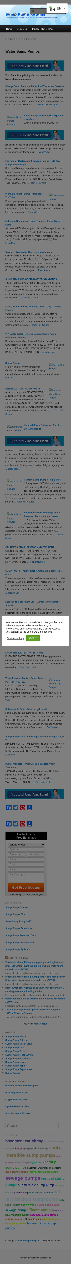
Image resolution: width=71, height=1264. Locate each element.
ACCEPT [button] (33, 638)
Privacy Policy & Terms (42, 28)
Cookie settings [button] (15, 638)
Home (9, 28)
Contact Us (22, 28)
